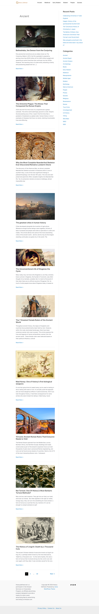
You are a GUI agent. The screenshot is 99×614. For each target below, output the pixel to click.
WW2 (64, 121)
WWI (64, 124)
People (65, 90)
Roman (65, 104)
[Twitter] (71, 584)
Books (65, 67)
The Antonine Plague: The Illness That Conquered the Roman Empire (32, 105)
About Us (58, 608)
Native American (68, 87)
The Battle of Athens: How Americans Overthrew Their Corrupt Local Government (71, 34)
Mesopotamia (67, 75)
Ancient (65, 55)
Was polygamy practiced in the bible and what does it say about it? (73, 42)
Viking (65, 116)
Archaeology (67, 64)
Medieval (66, 72)
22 (37, 574)
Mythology (66, 84)
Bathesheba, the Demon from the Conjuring (34, 50)
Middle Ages (67, 78)
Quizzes (65, 95)
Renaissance (67, 101)
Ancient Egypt (67, 58)
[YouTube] (75, 584)
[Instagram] (73, 584)
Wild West (66, 118)
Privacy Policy (42, 608)
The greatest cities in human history (31, 223)
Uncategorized (67, 110)
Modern (65, 81)
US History (66, 113)
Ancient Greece (67, 61)
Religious (65, 98)
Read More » (19, 69)
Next (52, 574)
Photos (65, 93)
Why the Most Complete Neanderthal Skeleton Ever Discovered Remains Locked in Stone (35, 164)
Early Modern (67, 70)
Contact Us (51, 608)
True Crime (66, 107)
